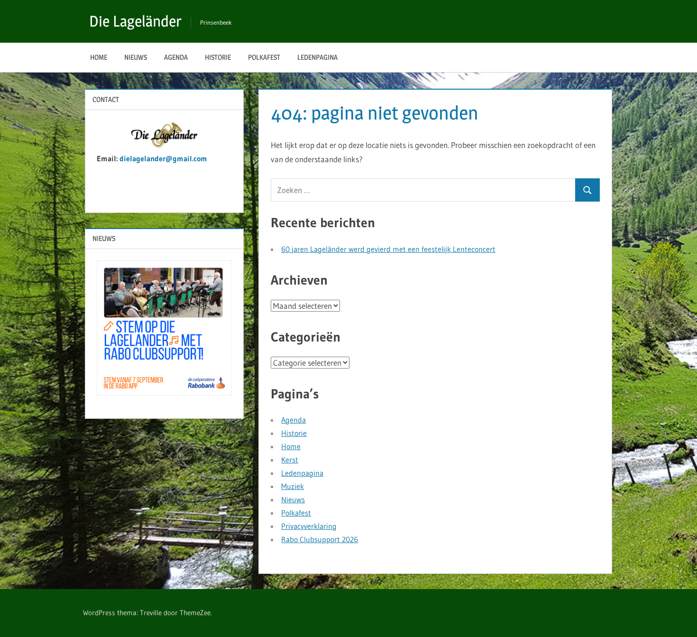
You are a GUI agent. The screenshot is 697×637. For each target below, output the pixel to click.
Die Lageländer (135, 21)
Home (98, 57)
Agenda (176, 57)
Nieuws (135, 57)
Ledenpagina (317, 57)
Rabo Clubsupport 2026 (319, 539)
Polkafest (264, 57)
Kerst (289, 459)
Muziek (292, 486)
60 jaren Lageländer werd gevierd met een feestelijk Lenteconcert (388, 249)
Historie (218, 57)
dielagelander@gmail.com (164, 158)
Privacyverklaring (309, 526)
